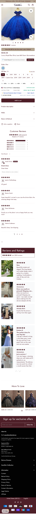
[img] (5, 159)
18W (15, 75)
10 (27, 75)
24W (24, 78)
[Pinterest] (15, 502)
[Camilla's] (18, 5)
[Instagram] (20, 502)
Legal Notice (5, 491)
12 (31, 75)
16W (11, 75)
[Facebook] (18, 502)
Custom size (9, 78)
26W (28, 78)
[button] (33, 5)
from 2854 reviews (16, 255)
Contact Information (7, 488)
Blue (3, 68)
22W (19, 78)
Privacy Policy (5, 482)
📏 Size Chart (32, 71)
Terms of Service (6, 485)
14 (3, 75)
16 (7, 75)
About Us (3, 431)
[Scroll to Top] (33, 511)
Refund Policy (5, 476)
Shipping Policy (6, 479)
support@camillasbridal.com (10, 435)
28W (2, 78)
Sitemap (13, 456)
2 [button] (17, 234)
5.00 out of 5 (23, 135)
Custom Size (30, 59)
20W (15, 78)
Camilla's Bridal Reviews (6, 456)
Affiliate (3, 494)
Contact (3, 473)
